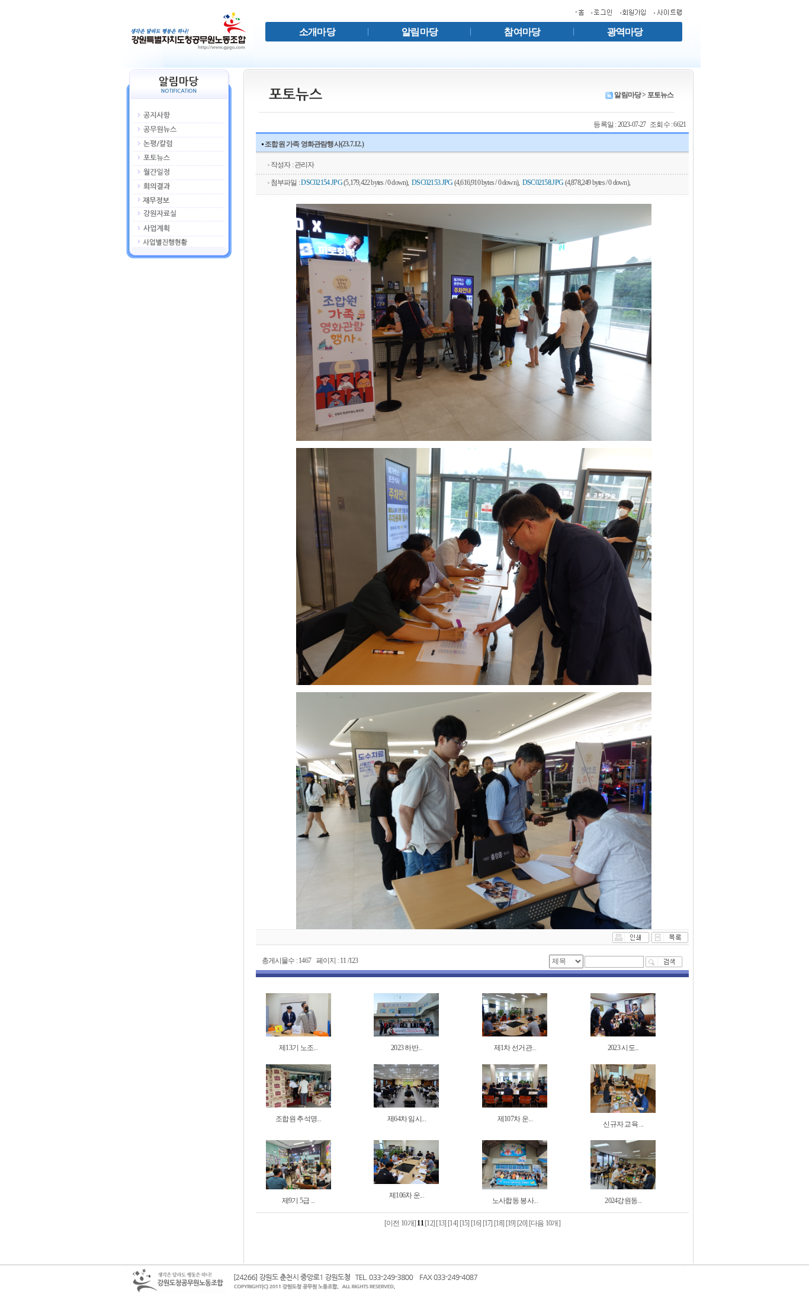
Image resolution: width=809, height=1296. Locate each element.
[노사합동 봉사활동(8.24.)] (514, 1164)
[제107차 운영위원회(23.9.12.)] (514, 1085)
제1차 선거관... (515, 1048)
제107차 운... (514, 1119)
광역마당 (625, 32)
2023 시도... (623, 1048)
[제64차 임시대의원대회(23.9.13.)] (406, 1085)
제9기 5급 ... (298, 1200)
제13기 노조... (298, 1048)
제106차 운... (406, 1195)
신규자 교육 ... (623, 1124)
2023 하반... (406, 1048)
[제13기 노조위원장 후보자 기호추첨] (298, 1014)
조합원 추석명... (298, 1119)
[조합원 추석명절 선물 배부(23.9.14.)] (298, 1085)
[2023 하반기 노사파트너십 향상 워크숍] (406, 1014)
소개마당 (317, 32)
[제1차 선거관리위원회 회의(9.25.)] (514, 1014)
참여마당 (522, 32)
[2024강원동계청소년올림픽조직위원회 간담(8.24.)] (623, 1164)
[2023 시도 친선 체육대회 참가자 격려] (623, 1014)
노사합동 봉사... (515, 1200)
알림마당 (420, 32)
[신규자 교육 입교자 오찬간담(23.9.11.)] (623, 1088)
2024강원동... (623, 1200)
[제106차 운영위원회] (406, 1161)
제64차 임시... (406, 1119)
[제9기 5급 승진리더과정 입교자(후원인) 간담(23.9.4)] (298, 1164)
